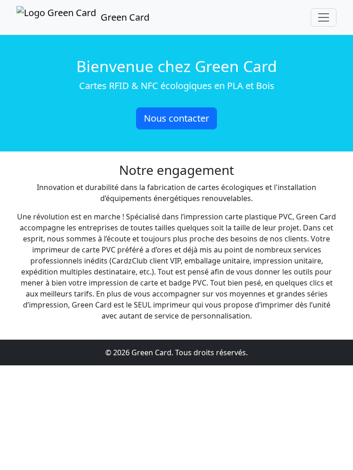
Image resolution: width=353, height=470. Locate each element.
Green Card (125, 17)
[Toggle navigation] (323, 17)
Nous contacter (176, 118)
